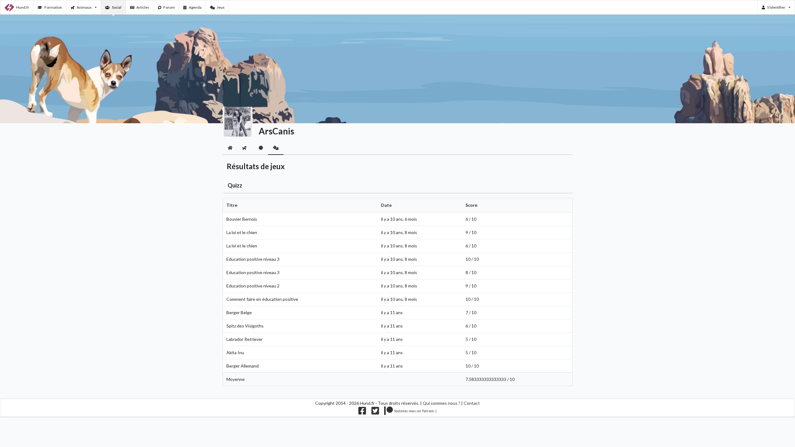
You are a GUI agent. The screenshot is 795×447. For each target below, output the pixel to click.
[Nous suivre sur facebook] (362, 412)
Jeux (221, 7)
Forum (169, 7)
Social (116, 7)
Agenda (195, 7)
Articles (142, 7)
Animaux (84, 7)
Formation (53, 7)
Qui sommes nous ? (441, 403)
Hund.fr (22, 7)
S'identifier (776, 7)
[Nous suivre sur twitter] (375, 412)
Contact (472, 403)
